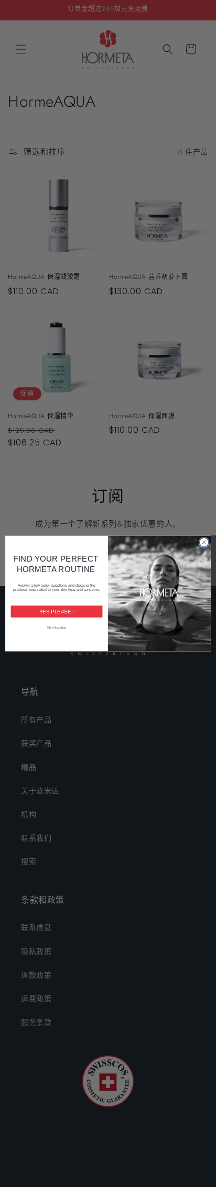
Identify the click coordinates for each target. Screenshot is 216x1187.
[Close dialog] (204, 542)
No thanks (56, 627)
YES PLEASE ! (56, 611)
